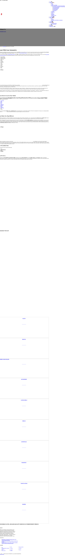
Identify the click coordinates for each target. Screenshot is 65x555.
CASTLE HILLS (24, 400)
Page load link (2, 554)
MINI (1, 106)
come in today (5, 111)
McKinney (20, 549)
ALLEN (24, 318)
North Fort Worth (24, 483)
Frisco (2, 549)
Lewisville (11, 549)
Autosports (11, 548)
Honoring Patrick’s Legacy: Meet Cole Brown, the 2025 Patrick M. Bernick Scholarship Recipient (9, 543)
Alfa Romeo (2, 100)
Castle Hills (20, 548)
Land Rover (2, 104)
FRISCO (24, 420)
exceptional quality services (11, 54)
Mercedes (1, 105)
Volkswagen (2, 107)
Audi (1, 101)
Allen (2, 547)
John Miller (4, 46)
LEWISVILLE (24, 441)
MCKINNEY (24, 462)
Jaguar (1, 103)
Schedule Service (3, 31)
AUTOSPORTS (24, 379)
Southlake (24, 504)
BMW (1, 102)
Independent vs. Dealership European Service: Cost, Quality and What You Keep (9, 540)
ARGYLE (24, 339)
